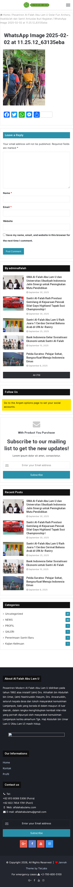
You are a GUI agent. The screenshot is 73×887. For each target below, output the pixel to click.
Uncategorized (14, 613)
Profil (6, 774)
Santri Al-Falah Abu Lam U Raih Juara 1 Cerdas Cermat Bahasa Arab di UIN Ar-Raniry (45, 323)
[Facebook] (32, 844)
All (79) (36, 375)
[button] (24, 77)
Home (6, 14)
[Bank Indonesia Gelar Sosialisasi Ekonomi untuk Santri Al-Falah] (13, 343)
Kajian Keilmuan (14, 643)
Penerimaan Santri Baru (19, 637)
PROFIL (9, 625)
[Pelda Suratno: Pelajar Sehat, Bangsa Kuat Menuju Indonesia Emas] (13, 359)
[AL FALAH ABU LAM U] (36, 5)
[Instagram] (49, 844)
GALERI (9, 631)
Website (8, 221)
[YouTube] (41, 844)
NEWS (9, 619)
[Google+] (23, 844)
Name (7, 193)
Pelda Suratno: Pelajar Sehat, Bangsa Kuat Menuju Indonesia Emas (45, 357)
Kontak (7, 768)
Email (7, 207)
